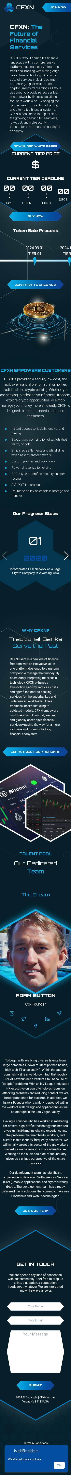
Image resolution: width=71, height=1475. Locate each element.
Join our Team (36, 1210)
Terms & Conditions (35, 1443)
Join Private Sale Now (35, 284)
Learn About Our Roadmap (35, 751)
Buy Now (36, 216)
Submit (35, 1385)
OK (59, 1465)
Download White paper (36, 146)
